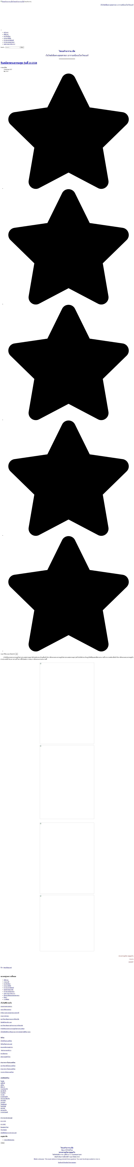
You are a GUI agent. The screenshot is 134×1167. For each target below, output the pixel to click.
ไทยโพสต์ (3, 1106)
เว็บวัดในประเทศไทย (6, 1041)
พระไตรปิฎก (7, 36)
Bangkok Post (4, 1127)
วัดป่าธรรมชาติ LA (6, 1050)
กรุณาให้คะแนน (5, 654)
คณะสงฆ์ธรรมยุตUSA (7, 1047)
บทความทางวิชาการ (9, 44)
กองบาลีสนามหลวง (6, 1009)
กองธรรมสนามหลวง (6, 1006)
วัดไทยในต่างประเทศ (6, 1044)
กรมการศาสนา (5, 1016)
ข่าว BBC (3, 1124)
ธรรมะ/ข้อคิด (7, 38)
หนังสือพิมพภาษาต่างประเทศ (8, 1132)
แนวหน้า (3, 1102)
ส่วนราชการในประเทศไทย (8, 1069)
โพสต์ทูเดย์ (3, 1104)
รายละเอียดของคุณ (9, 1140)
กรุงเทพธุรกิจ (4, 1089)
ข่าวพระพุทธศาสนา (9, 42)
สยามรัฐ (3, 1108)
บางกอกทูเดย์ (4, 1112)
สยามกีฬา (3, 1100)
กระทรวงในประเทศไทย (7, 1072)
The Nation (4, 1130)
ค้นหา (22, 47)
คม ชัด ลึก (3, 1090)
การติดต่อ (6, 999)
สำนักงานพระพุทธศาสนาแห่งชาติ (10, 1012)
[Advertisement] (67, 18)
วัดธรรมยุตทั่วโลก (5, 1056)
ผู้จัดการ (3, 1087)
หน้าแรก (6, 32)
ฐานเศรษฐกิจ (4, 1096)
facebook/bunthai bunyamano (67, 1162)
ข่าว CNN (3, 1121)
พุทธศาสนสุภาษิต (8, 989)
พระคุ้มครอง (4, 1053)
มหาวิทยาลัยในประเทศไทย (8, 1065)
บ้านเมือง (3, 1092)
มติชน (2, 1085)
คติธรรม (6, 34)
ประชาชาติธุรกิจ (5, 1098)
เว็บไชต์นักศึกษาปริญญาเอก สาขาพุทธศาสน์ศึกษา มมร (15, 1032)
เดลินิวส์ (3, 1083)
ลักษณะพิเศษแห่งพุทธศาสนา (11, 995)
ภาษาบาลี (6, 982)
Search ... (3, 47)
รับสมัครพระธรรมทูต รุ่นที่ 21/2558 (19, 62)
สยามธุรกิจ (4, 1110)
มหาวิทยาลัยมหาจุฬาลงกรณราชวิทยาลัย (12, 1025)
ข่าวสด (2, 1094)
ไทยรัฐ (2, 1081)
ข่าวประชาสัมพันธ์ (9, 40)
